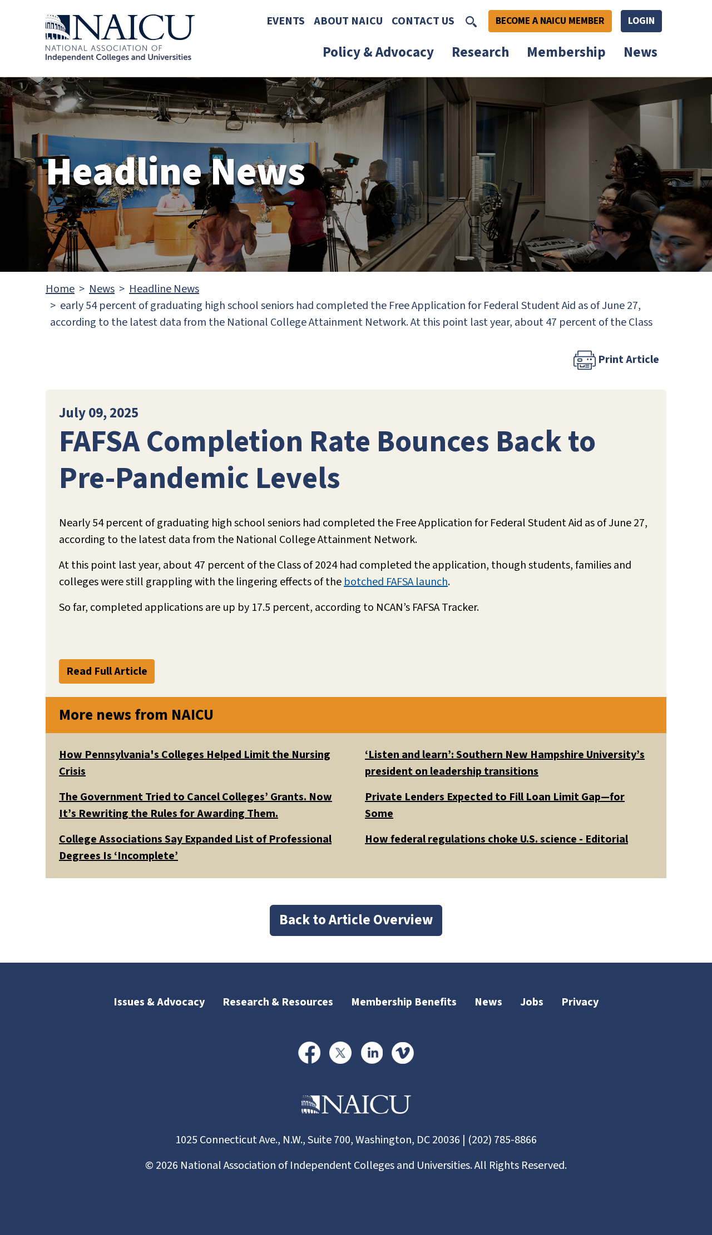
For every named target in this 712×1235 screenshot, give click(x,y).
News (640, 52)
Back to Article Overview (356, 920)
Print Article (627, 359)
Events (285, 21)
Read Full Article (106, 671)
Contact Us (423, 21)
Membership (566, 52)
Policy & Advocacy (378, 52)
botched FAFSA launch (396, 582)
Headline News (164, 289)
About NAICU (348, 21)
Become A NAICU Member (550, 21)
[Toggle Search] (471, 21)
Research (480, 52)
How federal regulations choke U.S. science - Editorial (496, 839)
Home (60, 289)
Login (641, 21)
